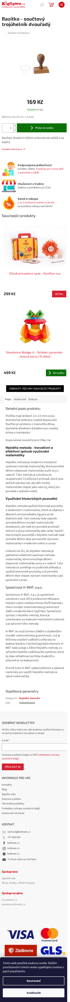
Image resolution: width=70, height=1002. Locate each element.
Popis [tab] (8, 399)
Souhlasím (34, 993)
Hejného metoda (29, 698)
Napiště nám (9, 878)
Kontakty (7, 785)
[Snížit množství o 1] (15, 130)
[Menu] (61, 4)
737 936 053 (13, 837)
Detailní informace (12, 149)
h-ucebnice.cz (9, 900)
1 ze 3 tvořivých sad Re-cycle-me (36, 202)
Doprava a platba (11, 799)
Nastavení (34, 981)
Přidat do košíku (44, 127)
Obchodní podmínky (13, 804)
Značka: (18, 33)
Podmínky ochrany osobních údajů (21, 808)
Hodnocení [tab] (20, 399)
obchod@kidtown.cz (18, 832)
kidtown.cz (13, 843)
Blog (4, 789)
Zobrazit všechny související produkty (35, 388)
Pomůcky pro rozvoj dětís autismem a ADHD (40, 170)
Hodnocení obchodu (13, 813)
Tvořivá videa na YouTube (21, 859)
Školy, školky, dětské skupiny (18, 883)
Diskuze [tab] (33, 399)
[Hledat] (42, 4)
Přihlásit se (13, 766)
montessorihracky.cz (13, 904)
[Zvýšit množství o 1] (15, 126)
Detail (59, 293)
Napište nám (9, 794)
